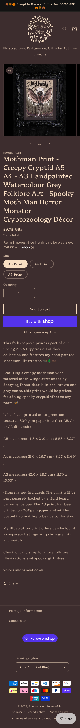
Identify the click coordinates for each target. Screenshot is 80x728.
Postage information (25, 610)
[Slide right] (50, 144)
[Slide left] (30, 144)
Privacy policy (58, 711)
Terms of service (26, 718)
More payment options (40, 332)
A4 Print (42, 264)
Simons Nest (37, 706)
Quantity (9, 284)
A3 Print (15, 274)
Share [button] (13, 583)
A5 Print (15, 264)
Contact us (17, 620)
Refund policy (36, 711)
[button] (5, 29)
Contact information (56, 718)
